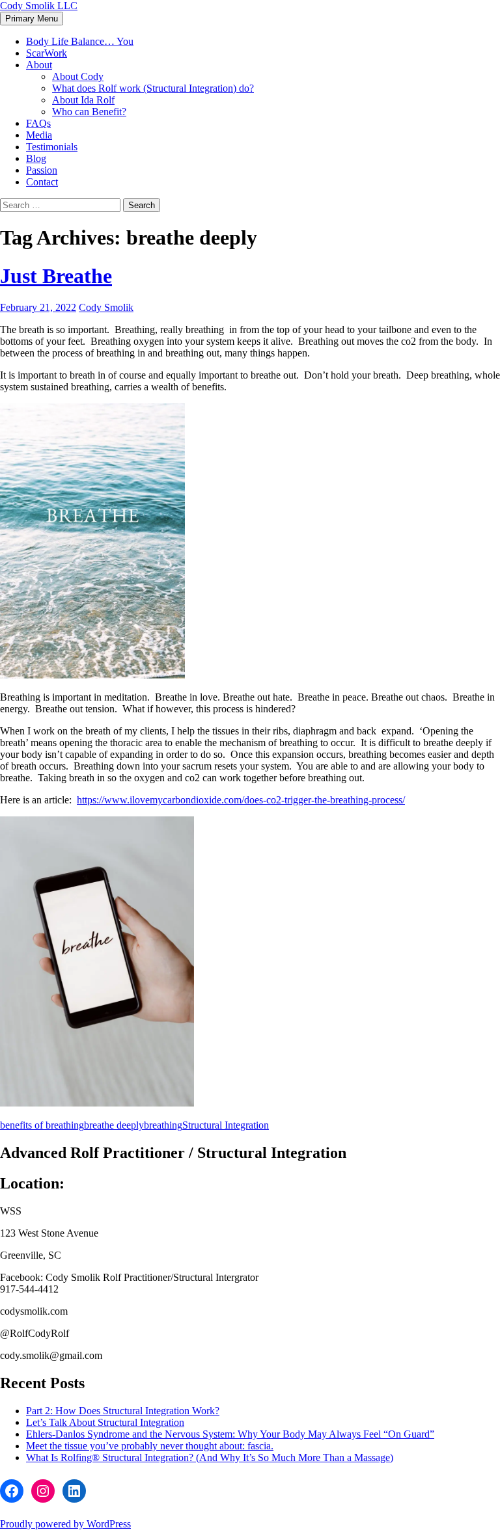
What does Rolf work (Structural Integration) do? (153, 88)
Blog (36, 158)
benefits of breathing (42, 1125)
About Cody (78, 76)
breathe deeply (114, 1125)
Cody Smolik (106, 307)
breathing (163, 1125)
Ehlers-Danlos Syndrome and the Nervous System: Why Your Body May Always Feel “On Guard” (230, 1434)
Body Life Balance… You (79, 41)
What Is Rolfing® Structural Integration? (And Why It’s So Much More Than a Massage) (209, 1457)
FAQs (38, 123)
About (39, 64)
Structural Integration (225, 1125)
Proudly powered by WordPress (65, 1523)
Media (39, 135)
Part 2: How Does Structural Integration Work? (122, 1410)
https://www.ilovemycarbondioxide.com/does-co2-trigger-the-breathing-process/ (241, 799)
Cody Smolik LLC (38, 5)
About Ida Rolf (83, 99)
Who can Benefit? (89, 111)
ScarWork (46, 53)
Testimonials (51, 146)
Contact (42, 181)
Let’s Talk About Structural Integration (105, 1422)
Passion (41, 170)
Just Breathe (56, 276)
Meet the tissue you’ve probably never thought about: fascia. (149, 1445)
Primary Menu (31, 18)
